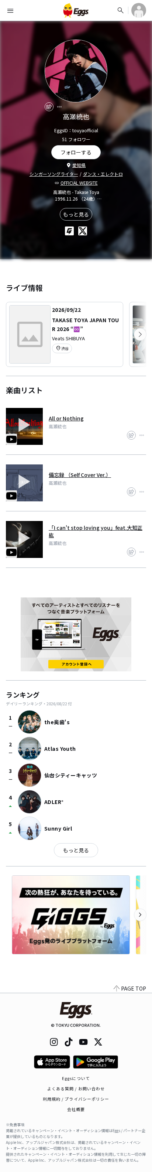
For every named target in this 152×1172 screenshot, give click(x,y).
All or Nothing (66, 418)
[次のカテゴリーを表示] (140, 334)
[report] (59, 106)
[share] (49, 106)
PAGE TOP (133, 988)
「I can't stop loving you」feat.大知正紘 (95, 531)
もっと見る (76, 214)
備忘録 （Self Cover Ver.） (80, 474)
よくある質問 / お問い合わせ (76, 1088)
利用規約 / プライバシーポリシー (76, 1099)
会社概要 (76, 1109)
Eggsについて (76, 1078)
